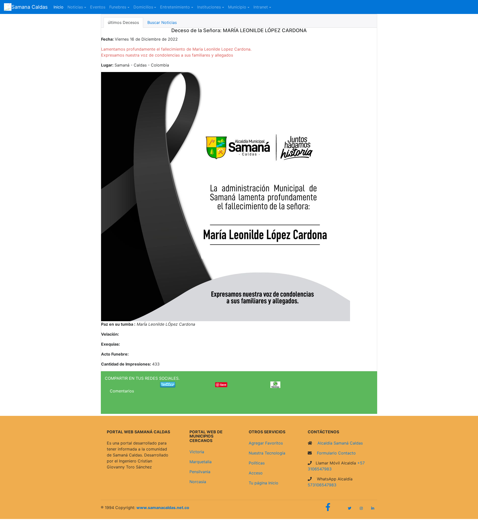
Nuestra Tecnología (267, 452)
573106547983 (322, 484)
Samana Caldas (29, 7)
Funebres (117, 6)
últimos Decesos (123, 22)
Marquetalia (200, 461)
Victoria (196, 451)
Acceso (256, 472)
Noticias (75, 6)
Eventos (97, 6)
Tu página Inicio (263, 482)
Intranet (260, 6)
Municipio (237, 6)
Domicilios (143, 6)
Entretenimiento (175, 6)
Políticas (257, 462)
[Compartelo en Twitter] (167, 384)
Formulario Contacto (336, 452)
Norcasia (197, 481)
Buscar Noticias (162, 22)
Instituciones (209, 6)
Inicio (59, 6)
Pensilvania (199, 471)
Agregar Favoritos (266, 443)
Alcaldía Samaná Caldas (339, 443)
